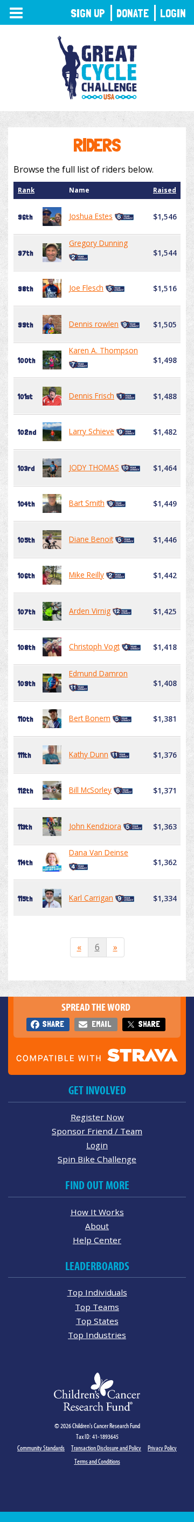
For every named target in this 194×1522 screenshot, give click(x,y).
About (97, 1226)
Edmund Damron (98, 673)
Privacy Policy (162, 1448)
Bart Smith (87, 503)
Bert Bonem (89, 718)
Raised (164, 190)
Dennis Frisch (91, 395)
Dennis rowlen (94, 324)
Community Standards (41, 1448)
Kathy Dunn (88, 754)
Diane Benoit (91, 539)
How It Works (97, 1211)
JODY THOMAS (94, 467)
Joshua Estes (91, 216)
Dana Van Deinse (98, 852)
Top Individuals (97, 1292)
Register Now (97, 1117)
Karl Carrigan (91, 898)
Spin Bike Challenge (97, 1159)
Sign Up (88, 13)
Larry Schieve (91, 431)
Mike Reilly (86, 575)
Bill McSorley (90, 790)
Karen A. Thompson (103, 350)
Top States (97, 1320)
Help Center (97, 1240)
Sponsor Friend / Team (97, 1131)
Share (53, 1024)
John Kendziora (95, 826)
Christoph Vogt (94, 646)
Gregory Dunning (98, 243)
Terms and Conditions (97, 1461)
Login (173, 13)
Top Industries (97, 1334)
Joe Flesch (86, 288)
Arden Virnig (89, 611)
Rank (26, 190)
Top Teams (97, 1306)
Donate (132, 13)
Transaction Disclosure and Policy (106, 1448)
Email (101, 1024)
